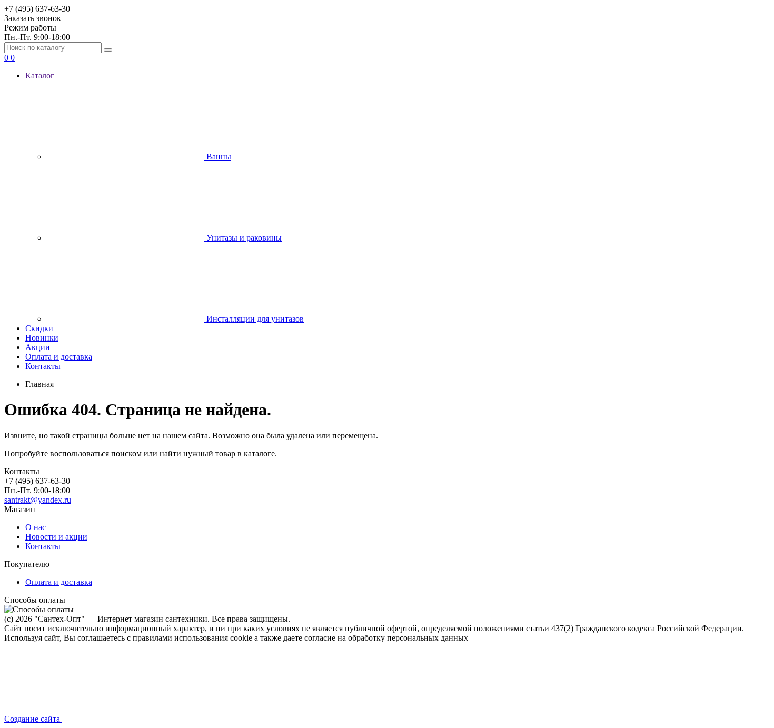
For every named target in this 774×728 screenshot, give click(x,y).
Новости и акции (56, 536)
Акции (37, 347)
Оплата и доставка (58, 356)
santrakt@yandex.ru (37, 499)
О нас (35, 527)
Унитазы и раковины (243, 237)
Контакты (43, 366)
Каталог (39, 75)
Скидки (39, 328)
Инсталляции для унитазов (254, 318)
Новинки (41, 337)
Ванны (217, 156)
